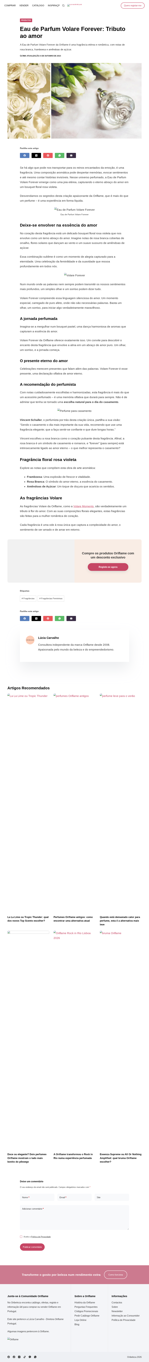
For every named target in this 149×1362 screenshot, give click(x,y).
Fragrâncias (28, 598)
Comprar (10, 5)
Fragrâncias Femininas (50, 598)
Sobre (115, 1307)
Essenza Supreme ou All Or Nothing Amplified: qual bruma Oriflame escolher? (120, 1158)
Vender (24, 5)
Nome (25, 1197)
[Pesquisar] (63, 5)
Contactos (117, 1302)
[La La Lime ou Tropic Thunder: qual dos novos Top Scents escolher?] (28, 803)
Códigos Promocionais (86, 1311)
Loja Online (80, 1320)
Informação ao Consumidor (126, 1315)
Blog (76, 1324)
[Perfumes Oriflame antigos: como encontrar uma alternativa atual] (74, 803)
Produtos (26, 20)
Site (98, 1197)
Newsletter (117, 1311)
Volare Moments (83, 506)
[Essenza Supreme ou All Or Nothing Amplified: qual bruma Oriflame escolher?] (121, 1040)
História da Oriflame (84, 1302)
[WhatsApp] (59, 155)
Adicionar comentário (33, 1209)
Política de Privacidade (41, 1237)
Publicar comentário (32, 1247)
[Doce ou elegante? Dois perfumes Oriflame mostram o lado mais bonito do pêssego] (28, 1040)
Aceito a (37, 1237)
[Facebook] (24, 155)
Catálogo (38, 5)
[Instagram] (19, 1357)
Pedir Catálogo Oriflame (86, 1315)
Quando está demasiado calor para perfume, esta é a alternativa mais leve (120, 921)
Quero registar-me (132, 5)
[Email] (71, 155)
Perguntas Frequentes (85, 1307)
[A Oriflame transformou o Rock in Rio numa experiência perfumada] (74, 1040)
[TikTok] (24, 1357)
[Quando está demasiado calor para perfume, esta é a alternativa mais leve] (121, 803)
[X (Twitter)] (36, 155)
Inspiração (54, 5)
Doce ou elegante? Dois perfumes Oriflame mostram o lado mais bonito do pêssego (26, 1158)
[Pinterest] (48, 155)
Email (63, 1197)
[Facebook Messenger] (30, 1357)
